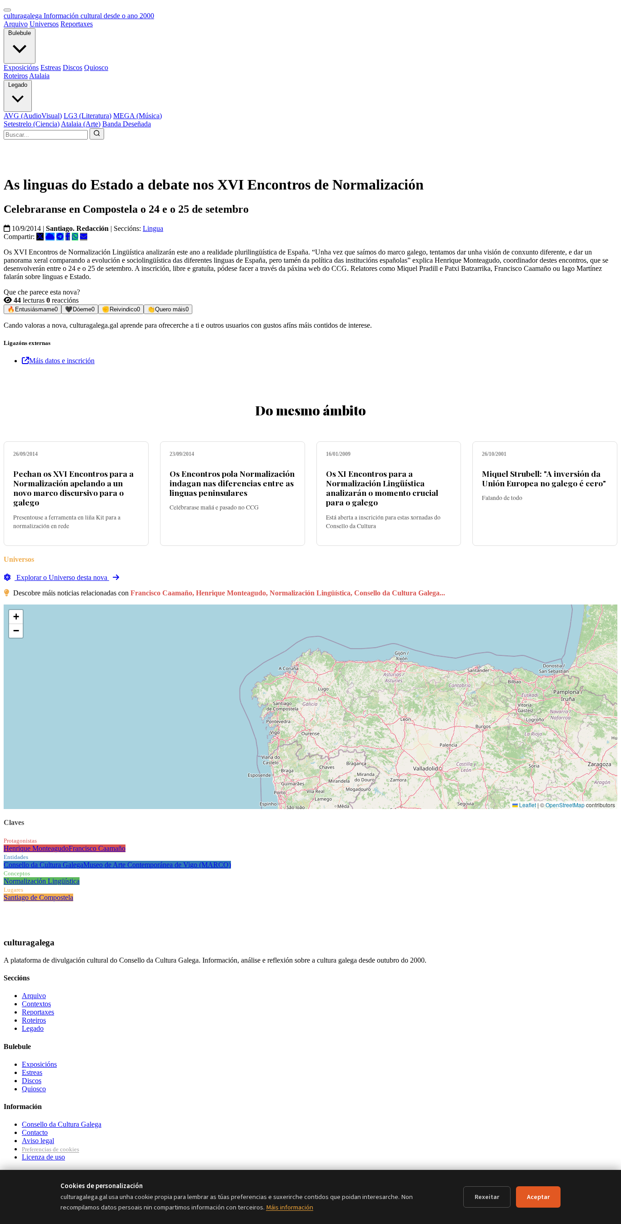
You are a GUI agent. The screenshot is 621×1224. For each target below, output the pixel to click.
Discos (72, 67)
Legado (17, 84)
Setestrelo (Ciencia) (32, 124)
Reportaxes (76, 24)
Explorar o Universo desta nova (62, 577)
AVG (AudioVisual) (33, 116)
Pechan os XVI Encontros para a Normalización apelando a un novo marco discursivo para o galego (73, 487)
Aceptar (538, 1197)
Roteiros (16, 76)
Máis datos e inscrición (62, 361)
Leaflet (527, 805)
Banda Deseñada (126, 124)
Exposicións (21, 67)
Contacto (35, 1132)
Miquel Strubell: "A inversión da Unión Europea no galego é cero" (544, 478)
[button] (16, 617)
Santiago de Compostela (38, 897)
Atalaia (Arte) (80, 124)
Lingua (153, 228)
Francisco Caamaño (97, 848)
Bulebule (19, 33)
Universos (44, 24)
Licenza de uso (43, 1157)
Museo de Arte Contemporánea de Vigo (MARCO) (157, 865)
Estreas (50, 67)
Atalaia (39, 76)
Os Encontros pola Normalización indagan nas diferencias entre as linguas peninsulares (232, 483)
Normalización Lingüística (42, 881)
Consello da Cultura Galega (43, 865)
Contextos (36, 1004)
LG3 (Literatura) (87, 116)
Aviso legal (38, 1140)
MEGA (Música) (137, 116)
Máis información (289, 1207)
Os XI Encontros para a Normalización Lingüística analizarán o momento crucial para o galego (382, 487)
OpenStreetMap (565, 805)
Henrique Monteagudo (36, 848)
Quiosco (96, 67)
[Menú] (7, 10)
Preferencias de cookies (50, 1149)
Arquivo (16, 24)
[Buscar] (97, 134)
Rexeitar (487, 1197)
